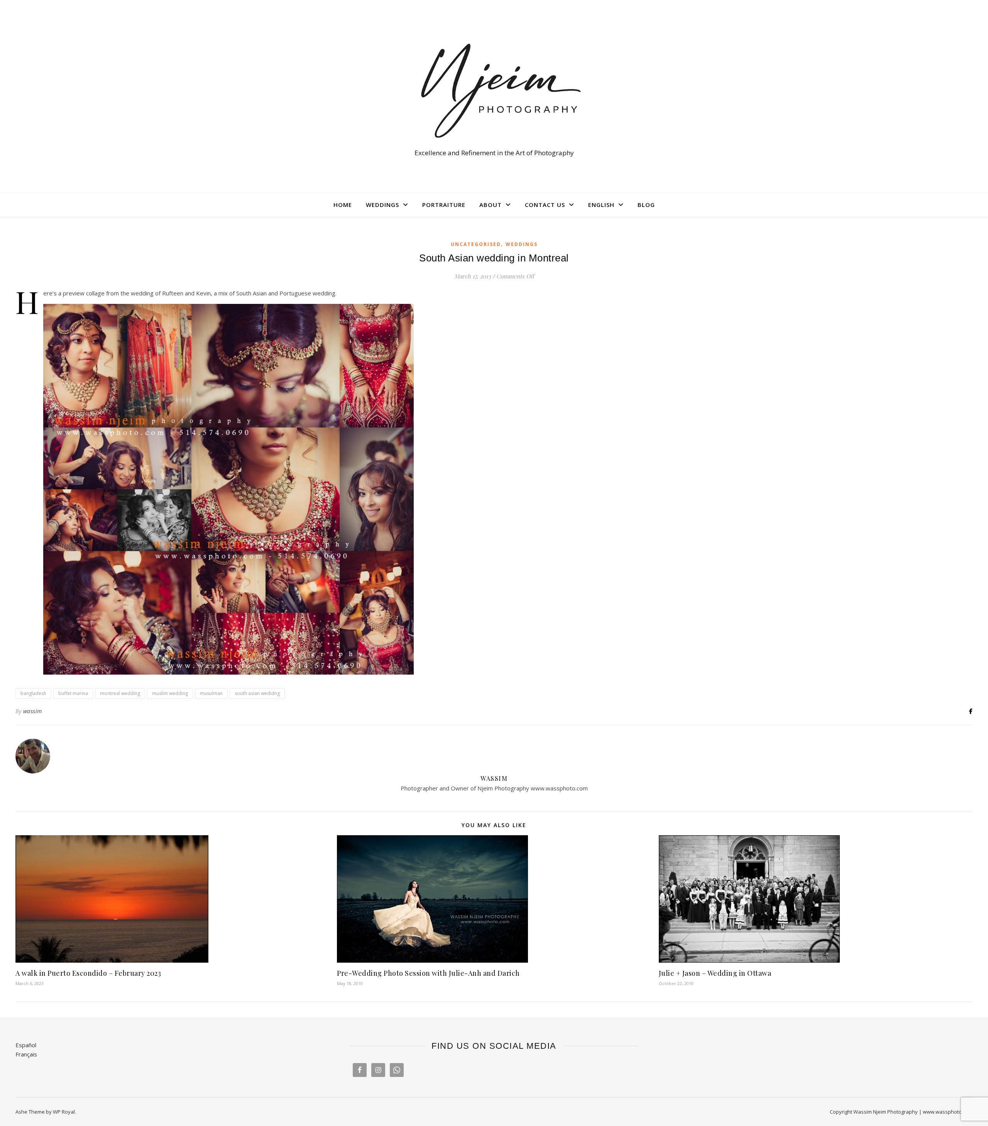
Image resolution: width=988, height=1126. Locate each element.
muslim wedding (170, 693)
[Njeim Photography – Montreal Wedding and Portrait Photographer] (494, 89)
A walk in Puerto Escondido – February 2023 (88, 973)
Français (26, 1054)
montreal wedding (120, 693)
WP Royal (64, 1111)
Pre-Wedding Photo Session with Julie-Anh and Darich (428, 973)
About (490, 205)
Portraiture (443, 205)
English (601, 205)
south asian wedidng (257, 693)
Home (342, 205)
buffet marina (73, 693)
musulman (211, 693)
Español (25, 1045)
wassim (32, 711)
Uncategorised (476, 244)
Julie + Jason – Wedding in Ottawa (715, 973)
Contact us (545, 205)
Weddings (382, 205)
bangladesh (33, 693)
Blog (646, 205)
